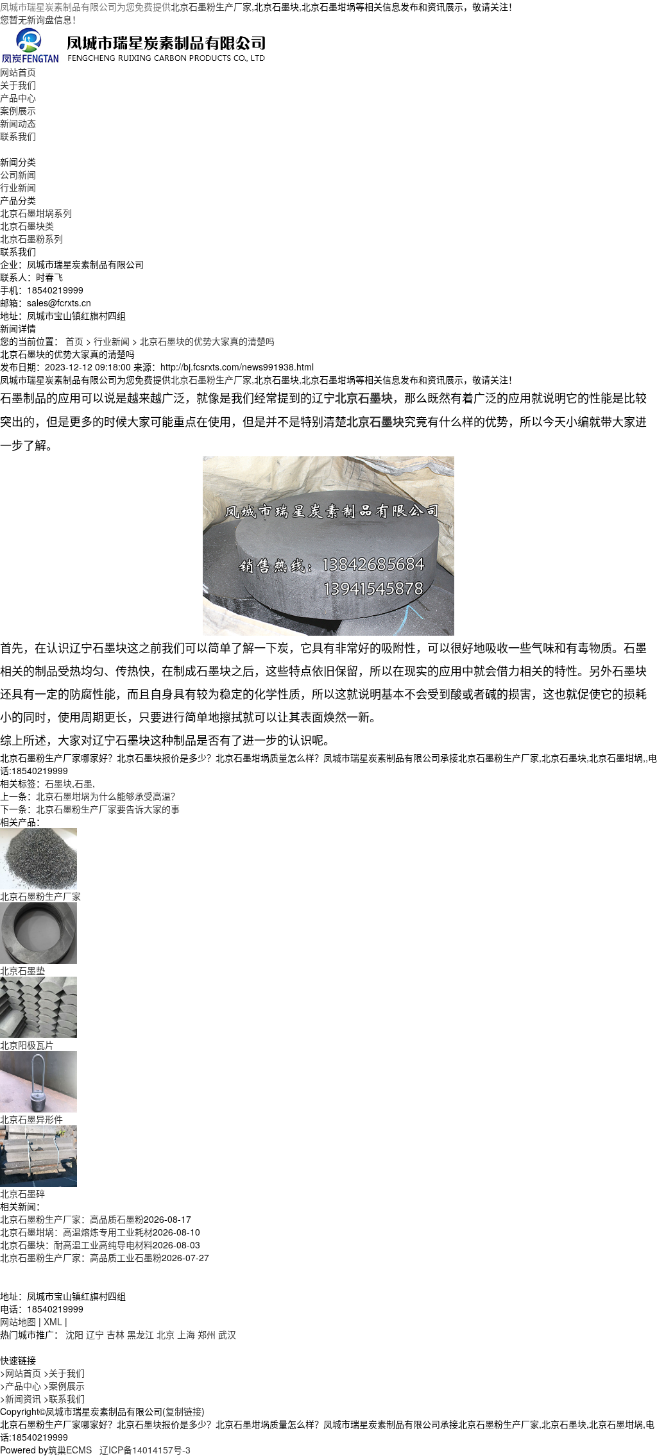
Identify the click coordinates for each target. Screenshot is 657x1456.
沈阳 (74, 1334)
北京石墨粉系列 (31, 238)
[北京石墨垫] (38, 931)
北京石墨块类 (27, 225)
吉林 (115, 1334)
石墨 (83, 783)
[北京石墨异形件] (38, 1080)
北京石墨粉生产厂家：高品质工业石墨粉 (81, 1257)
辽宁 (95, 1334)
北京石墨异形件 (31, 1119)
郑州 (207, 1334)
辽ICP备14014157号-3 (145, 1449)
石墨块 (58, 783)
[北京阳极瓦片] (38, 1006)
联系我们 (18, 135)
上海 (186, 1334)
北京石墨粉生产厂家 (211, 6)
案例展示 (18, 110)
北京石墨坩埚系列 (36, 212)
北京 (166, 1334)
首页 (74, 341)
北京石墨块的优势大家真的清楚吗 (207, 341)
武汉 (227, 1334)
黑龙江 (140, 1334)
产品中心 (18, 97)
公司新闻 (18, 174)
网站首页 (18, 71)
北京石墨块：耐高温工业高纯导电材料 (76, 1244)
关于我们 (18, 84)
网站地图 (18, 1321)
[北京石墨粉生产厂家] (38, 857)
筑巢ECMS (70, 1449)
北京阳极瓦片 (27, 1044)
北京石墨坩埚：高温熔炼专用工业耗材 (76, 1231)
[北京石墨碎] (38, 1154)
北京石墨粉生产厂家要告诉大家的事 (108, 808)
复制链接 (183, 1411)
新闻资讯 (23, 1398)
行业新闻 (18, 187)
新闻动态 (18, 123)
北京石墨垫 (22, 970)
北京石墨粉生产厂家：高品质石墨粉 (72, 1218)
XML (53, 1321)
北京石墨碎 (22, 1193)
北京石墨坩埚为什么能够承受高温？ (108, 796)
